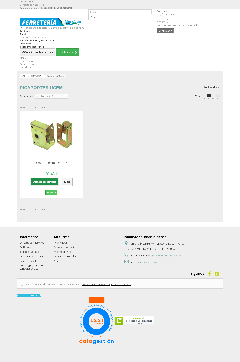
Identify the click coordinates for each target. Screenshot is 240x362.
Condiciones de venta (31, 256)
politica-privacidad (29, 251)
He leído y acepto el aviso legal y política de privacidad (52, 284)
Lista (218, 98)
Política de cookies (29, 260)
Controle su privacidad (29, 295)
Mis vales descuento (64, 247)
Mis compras (60, 242)
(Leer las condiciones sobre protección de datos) (106, 284)
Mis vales (58, 260)
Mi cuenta (62, 237)
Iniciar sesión (27, 1)
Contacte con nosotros (32, 4)
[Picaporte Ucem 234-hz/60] (51, 135)
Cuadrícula (209, 98)
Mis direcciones (62, 251)
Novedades (26, 67)
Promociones (27, 64)
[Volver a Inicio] (23, 76)
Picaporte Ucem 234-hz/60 (51, 163)
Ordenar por (27, 96)
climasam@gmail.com (148, 262)
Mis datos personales (65, 256)
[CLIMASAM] (51, 22)
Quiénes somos (28, 247)
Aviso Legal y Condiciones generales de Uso (33, 267)
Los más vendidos (29, 61)
